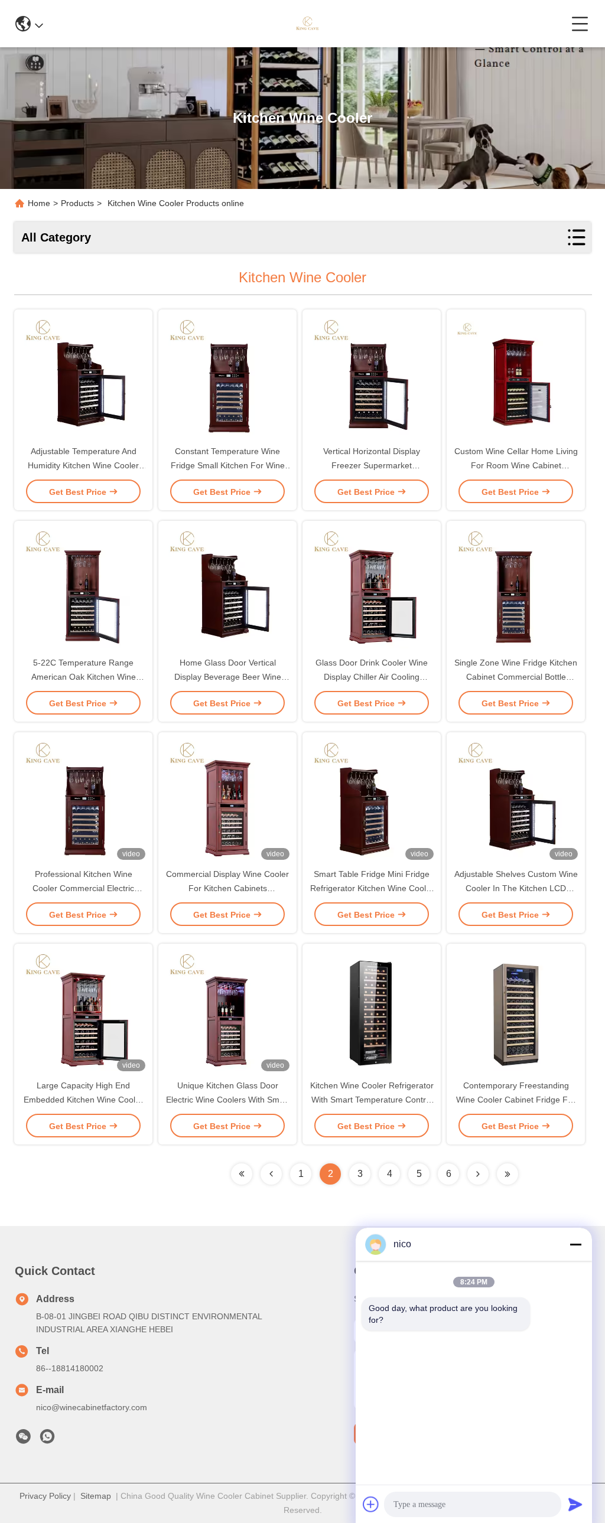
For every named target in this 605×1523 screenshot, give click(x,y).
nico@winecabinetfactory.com (91, 1407)
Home (39, 203)
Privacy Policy (45, 1496)
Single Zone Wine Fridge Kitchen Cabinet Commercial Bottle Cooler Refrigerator (515, 677)
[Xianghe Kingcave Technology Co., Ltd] (307, 23)
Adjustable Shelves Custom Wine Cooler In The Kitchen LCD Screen (516, 888)
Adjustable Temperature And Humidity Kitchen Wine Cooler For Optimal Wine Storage (83, 465)
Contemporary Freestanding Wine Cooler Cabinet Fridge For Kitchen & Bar (515, 1099)
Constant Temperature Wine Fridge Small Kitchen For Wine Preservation (228, 465)
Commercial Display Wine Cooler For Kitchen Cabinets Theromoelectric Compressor (227, 888)
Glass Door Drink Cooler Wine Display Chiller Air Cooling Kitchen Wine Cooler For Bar (371, 677)
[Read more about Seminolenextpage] (241, 1174)
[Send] (575, 1504)
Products (77, 203)
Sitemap (95, 1496)
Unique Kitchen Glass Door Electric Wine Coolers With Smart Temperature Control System (228, 1099)
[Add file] (371, 1504)
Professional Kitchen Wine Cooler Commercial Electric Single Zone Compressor (83, 888)
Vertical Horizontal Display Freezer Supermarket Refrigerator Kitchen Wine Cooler (372, 465)
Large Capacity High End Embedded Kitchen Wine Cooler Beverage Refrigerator (83, 1099)
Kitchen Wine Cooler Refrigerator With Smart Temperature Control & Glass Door (372, 1099)
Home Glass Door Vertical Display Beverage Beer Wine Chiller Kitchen (227, 677)
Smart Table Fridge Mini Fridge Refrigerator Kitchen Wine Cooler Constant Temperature (372, 888)
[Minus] (575, 1244)
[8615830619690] (47, 1439)
